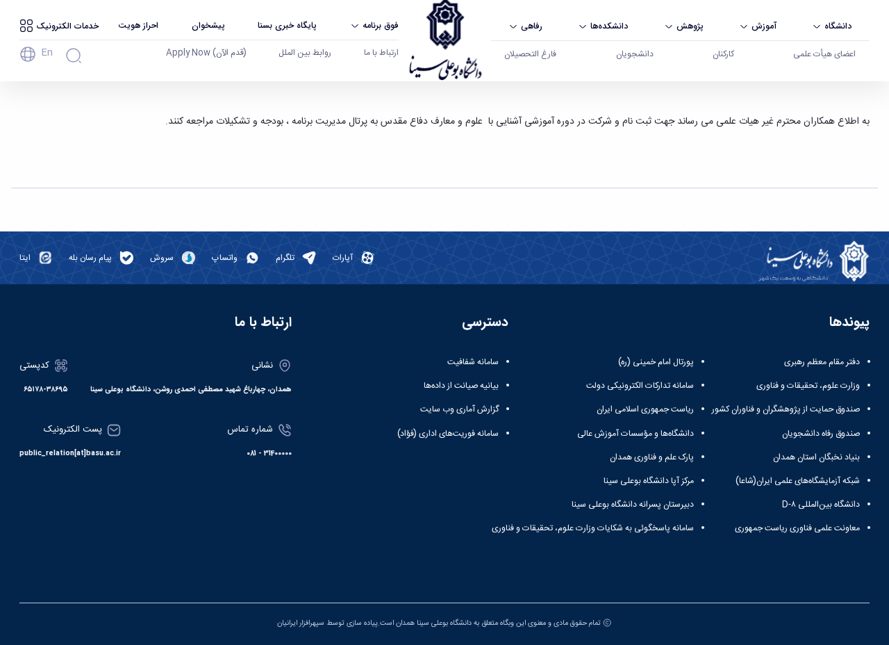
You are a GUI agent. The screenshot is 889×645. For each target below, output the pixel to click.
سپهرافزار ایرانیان (300, 623)
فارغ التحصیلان (530, 54)
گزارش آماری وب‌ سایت (459, 409)
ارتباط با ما (381, 53)
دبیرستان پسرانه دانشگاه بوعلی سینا (633, 505)
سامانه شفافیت (473, 362)
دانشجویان (635, 54)
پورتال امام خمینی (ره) (656, 362)
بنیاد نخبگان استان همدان (816, 457)
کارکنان (723, 54)
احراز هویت (138, 25)
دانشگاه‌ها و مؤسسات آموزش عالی (635, 434)
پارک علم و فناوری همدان (652, 457)
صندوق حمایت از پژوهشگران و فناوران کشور (786, 409)
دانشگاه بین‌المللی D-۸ (821, 505)
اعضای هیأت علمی (824, 54)
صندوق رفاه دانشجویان (821, 434)
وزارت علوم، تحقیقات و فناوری (808, 386)
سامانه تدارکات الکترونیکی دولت (640, 386)
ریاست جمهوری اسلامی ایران (645, 409)
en (47, 52)
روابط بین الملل (305, 53)
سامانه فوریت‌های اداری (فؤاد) (448, 434)
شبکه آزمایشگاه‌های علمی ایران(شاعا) (798, 481)
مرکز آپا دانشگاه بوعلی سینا (649, 481)
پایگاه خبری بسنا (287, 25)
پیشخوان (208, 25)
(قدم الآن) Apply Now (206, 53)
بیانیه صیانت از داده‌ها (461, 386)
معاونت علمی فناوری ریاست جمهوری (797, 528)
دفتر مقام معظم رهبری (822, 362)
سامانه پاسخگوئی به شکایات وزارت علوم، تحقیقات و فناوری (593, 528)
